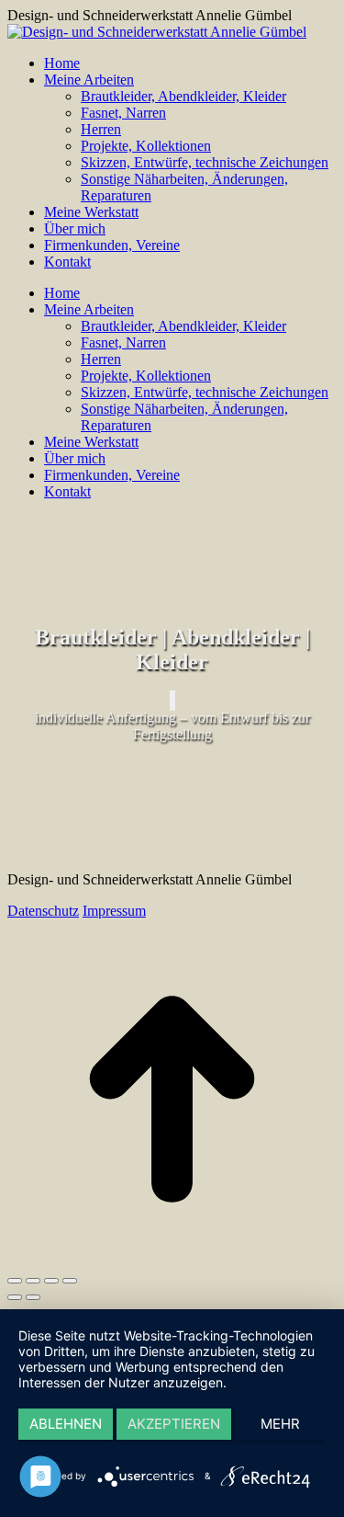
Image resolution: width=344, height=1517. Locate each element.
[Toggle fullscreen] (51, 1280)
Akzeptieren (174, 1423)
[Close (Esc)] (14, 1280)
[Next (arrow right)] (33, 1297)
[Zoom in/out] (69, 1280)
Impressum (114, 910)
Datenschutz (43, 910)
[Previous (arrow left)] (14, 1297)
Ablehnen (65, 1423)
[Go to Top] (172, 1259)
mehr (280, 1423)
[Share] (33, 1280)
